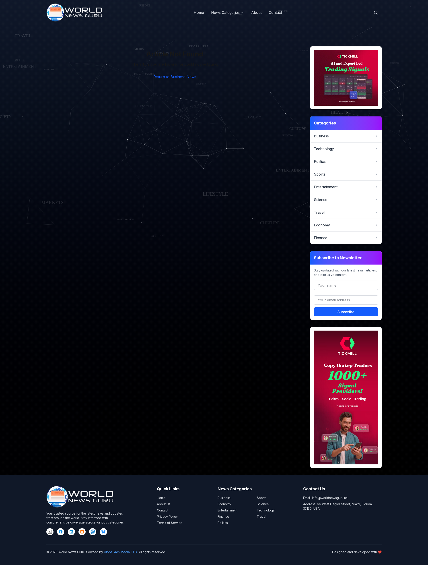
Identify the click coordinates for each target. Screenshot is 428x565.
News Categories (225, 12)
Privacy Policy (167, 516)
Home (199, 12)
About (256, 12)
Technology (266, 510)
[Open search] (376, 12)
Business (224, 498)
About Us (163, 504)
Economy (224, 504)
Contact (275, 12)
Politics (223, 523)
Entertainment (227, 510)
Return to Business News (174, 77)
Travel (261, 516)
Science (263, 504)
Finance (223, 516)
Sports (261, 498)
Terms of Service (169, 523)
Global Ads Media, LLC (120, 552)
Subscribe (345, 312)
